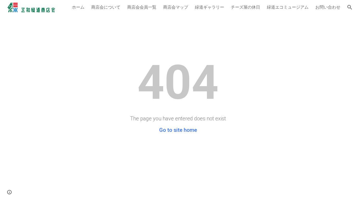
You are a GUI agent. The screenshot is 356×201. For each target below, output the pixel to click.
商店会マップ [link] (175, 7)
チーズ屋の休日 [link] (245, 7)
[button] (349, 7)
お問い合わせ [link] (327, 7)
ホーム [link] (78, 7)
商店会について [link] (105, 7)
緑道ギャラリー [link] (209, 7)
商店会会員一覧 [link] (141, 7)
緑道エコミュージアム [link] (288, 7)
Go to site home (178, 130)
